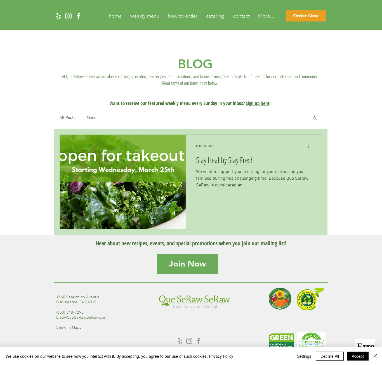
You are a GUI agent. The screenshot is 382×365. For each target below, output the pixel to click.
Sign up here (257, 103)
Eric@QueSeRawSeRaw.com (82, 317)
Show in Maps (68, 327)
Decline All (329, 356)
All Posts (68, 117)
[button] (314, 118)
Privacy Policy (221, 356)
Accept (358, 356)
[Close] (375, 356)
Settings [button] (304, 356)
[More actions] (310, 146)
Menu (91, 117)
